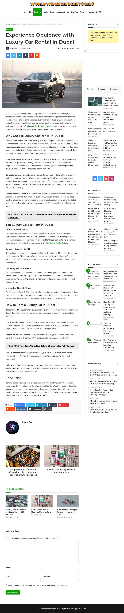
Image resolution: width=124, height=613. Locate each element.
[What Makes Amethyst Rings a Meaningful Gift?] (68, 501)
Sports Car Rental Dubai (56, 243)
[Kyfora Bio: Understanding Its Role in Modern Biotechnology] (95, 160)
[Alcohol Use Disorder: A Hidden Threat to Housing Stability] (95, 288)
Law (68, 12)
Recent (90, 89)
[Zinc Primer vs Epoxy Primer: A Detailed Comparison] (95, 343)
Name (8, 567)
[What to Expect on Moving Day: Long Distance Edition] (95, 145)
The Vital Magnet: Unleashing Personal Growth (108, 328)
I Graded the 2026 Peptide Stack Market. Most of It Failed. (94, 213)
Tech (82, 12)
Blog (31, 12)
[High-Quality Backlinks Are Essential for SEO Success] (16, 501)
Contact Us (89, 12)
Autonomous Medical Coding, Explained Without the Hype (110, 117)
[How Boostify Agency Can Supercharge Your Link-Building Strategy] (95, 305)
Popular (101, 89)
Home (25, 12)
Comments (115, 89)
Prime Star (13, 48)
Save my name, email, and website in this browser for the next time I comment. (38, 585)
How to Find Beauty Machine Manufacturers (42, 511)
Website (46, 576)
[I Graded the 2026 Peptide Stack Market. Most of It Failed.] (95, 101)
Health (45, 12)
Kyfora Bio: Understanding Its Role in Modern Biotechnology (110, 160)
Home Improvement (57, 12)
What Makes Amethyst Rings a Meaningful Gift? (67, 512)
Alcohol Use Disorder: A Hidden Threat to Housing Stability (109, 290)
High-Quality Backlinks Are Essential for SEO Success (16, 512)
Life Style (74, 12)
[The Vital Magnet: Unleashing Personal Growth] (95, 326)
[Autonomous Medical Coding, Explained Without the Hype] (95, 117)
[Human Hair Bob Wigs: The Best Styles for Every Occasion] (95, 275)
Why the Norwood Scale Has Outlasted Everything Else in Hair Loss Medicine (103, 131)
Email (8, 576)
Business (37, 12)
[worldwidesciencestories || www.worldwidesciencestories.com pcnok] (62, 4)
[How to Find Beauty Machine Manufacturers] (42, 501)
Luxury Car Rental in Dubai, (40, 126)
